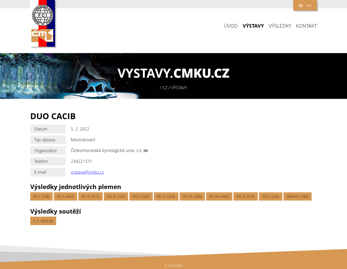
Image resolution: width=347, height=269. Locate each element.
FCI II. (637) (65, 196)
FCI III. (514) (90, 196)
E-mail (40, 172)
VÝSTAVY (253, 26)
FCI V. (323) (141, 196)
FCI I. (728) (41, 196)
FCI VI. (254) (166, 196)
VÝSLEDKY (280, 26)
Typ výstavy (44, 140)
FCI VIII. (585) (219, 196)
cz (301, 5)
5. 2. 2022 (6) (43, 221)
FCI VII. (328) (192, 196)
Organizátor (45, 150)
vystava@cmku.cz (87, 172)
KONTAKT (306, 26)
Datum (40, 129)
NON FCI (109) (297, 196)
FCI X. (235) (270, 196)
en (309, 5)
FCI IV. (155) (116, 196)
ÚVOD (231, 26)
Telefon (41, 161)
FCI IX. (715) (245, 196)
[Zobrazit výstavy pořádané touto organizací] (145, 150)
